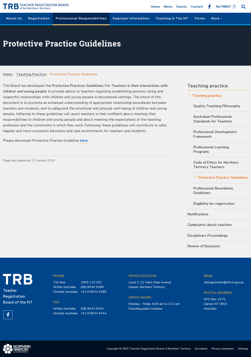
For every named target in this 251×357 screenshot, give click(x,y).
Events (181, 7)
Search (243, 6)
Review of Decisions (203, 246)
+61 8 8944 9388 (93, 292)
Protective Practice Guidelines (223, 177)
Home (155, 7)
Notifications (197, 214)
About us (14, 18)
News (168, 7)
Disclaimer (201, 349)
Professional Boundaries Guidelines (213, 190)
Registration (39, 18)
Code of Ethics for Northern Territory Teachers (215, 164)
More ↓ (216, 18)
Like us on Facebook (209, 6)
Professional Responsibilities (81, 18)
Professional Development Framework (215, 134)
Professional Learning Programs (211, 149)
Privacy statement (223, 349)
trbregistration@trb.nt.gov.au (224, 282)
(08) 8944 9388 (92, 287)
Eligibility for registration (214, 203)
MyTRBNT (223, 7)
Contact (197, 7)
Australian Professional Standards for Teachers (212, 118)
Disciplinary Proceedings (207, 235)
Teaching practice (31, 74)
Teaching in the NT (172, 18)
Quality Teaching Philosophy (216, 106)
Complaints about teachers (209, 224)
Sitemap (243, 349)
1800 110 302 (91, 282)
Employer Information (131, 18)
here (84, 140)
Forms (200, 18)
